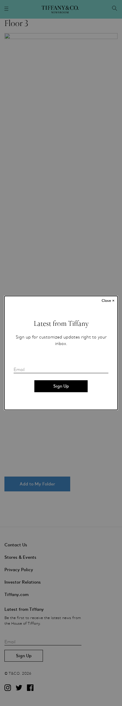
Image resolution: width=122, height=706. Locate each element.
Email (19, 370)
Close (108, 300)
